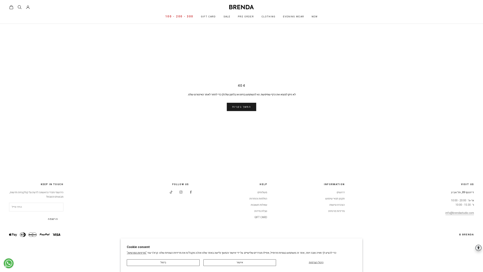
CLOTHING (268, 16)
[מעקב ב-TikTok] (171, 192)
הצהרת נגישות (337, 205)
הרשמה (53, 219)
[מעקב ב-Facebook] (191, 192)
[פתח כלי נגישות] (478, 248)
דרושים (341, 192)
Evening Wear (293, 16)
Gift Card (208, 16)
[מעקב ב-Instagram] (181, 192)
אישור (239, 262)
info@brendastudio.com (459, 213)
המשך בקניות (241, 107)
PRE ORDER (246, 16)
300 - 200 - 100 (179, 16)
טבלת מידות (260, 211)
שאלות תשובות (259, 205)
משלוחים (262, 192)
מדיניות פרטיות (336, 211)
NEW (315, 16)
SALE (227, 16)
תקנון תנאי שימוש (335, 199)
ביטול (163, 262)
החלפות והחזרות (258, 199)
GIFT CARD (261, 217)
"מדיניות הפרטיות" (137, 253)
